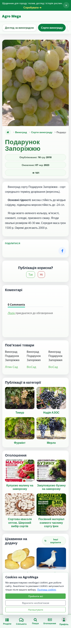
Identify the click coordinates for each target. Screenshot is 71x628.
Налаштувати (35, 609)
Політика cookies (46, 589)
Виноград (21, 132)
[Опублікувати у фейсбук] (62, 251)
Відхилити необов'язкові (35, 603)
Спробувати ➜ (32, 7)
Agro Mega (11, 16)
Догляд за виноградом (19, 27)
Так (30, 274)
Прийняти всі (35, 596)
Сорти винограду (52, 27)
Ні (41, 274)
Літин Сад (11, 367)
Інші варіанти (52, 541)
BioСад (31, 367)
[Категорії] (8, 132)
